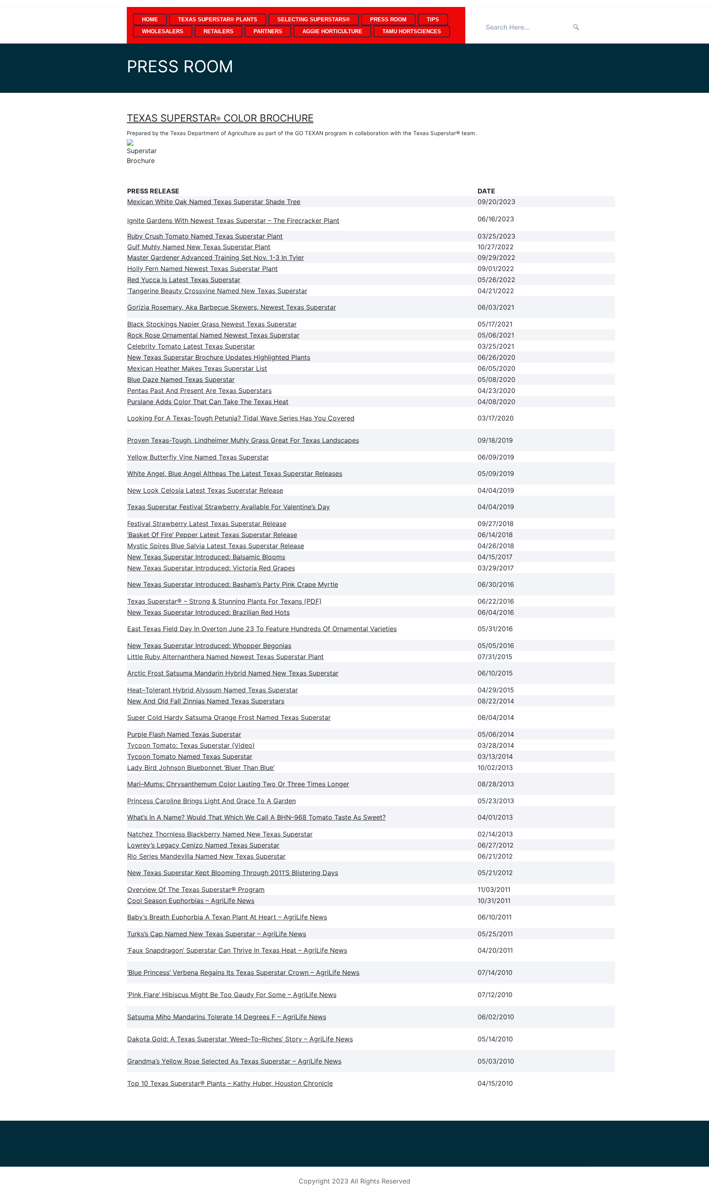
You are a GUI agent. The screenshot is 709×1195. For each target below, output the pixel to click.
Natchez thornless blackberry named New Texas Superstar (220, 834)
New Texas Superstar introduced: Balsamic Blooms (206, 557)
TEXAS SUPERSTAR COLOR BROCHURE (220, 118)
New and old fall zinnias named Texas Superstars (205, 701)
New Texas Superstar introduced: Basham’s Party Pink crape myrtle (232, 584)
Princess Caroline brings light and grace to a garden (211, 801)
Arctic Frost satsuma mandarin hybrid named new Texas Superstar (232, 673)
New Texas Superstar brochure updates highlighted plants (218, 357)
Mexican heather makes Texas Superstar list (197, 368)
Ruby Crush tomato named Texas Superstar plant (205, 236)
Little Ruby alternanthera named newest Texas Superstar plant (225, 657)
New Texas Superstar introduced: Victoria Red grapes (211, 568)
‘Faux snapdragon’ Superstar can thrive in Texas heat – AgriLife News (237, 950)
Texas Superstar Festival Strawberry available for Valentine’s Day (228, 507)
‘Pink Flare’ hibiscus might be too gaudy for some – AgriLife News (231, 994)
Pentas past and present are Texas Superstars (199, 390)
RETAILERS (218, 31)
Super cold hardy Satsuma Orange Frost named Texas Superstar (229, 717)
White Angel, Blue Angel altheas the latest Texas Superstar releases (234, 473)
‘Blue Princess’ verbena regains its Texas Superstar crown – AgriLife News (243, 972)
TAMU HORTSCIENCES (411, 31)
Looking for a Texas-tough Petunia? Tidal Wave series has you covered (240, 418)
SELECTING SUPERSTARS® (313, 19)
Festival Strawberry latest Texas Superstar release (206, 523)
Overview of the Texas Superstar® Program (196, 889)
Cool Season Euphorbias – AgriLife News (190, 900)
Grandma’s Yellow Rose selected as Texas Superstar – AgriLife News (234, 1061)
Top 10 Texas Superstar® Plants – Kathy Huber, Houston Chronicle (230, 1083)
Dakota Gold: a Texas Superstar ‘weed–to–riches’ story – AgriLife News (240, 1039)
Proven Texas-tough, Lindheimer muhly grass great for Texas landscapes (243, 440)
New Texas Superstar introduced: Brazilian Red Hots (208, 612)
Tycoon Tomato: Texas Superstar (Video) (191, 745)
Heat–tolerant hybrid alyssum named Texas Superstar (212, 690)
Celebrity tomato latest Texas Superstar (191, 346)
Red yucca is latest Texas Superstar (183, 280)
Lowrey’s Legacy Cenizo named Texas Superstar (203, 845)
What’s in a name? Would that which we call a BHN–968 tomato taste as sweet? (256, 817)
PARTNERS (268, 31)
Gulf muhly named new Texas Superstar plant (198, 247)
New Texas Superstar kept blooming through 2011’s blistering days (232, 873)
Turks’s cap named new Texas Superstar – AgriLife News (216, 934)
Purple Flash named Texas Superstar (184, 734)
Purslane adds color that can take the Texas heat (207, 402)
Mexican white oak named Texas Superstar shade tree (213, 202)
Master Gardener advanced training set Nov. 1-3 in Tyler (215, 257)
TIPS (433, 19)
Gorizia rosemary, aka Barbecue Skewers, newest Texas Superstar (231, 307)
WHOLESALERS (162, 31)
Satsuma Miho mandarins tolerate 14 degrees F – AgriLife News (226, 1017)
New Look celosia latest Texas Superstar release (205, 490)
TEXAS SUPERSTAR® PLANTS (217, 19)
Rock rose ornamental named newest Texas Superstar (213, 335)
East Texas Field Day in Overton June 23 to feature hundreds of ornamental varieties (262, 629)
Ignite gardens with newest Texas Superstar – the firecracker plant (233, 220)
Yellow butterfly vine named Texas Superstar (198, 457)
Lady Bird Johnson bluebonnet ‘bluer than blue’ (200, 767)
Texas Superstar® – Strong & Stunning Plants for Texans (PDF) (224, 601)
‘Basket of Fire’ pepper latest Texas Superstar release (212, 535)
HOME (150, 19)
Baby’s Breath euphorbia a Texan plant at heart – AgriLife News (227, 917)
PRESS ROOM (388, 19)
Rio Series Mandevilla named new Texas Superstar (206, 856)
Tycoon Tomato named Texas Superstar (189, 756)
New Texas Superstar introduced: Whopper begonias (209, 645)
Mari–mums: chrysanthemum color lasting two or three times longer (238, 784)
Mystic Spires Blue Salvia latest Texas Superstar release (215, 546)
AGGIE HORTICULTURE (332, 31)
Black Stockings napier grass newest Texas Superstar (212, 324)
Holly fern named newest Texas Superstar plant (202, 268)
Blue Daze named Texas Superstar (181, 379)
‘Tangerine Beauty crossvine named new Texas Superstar (217, 291)
